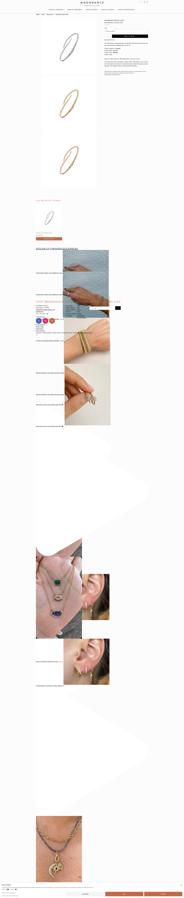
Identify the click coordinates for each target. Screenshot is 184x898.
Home (38, 14)
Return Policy (80, 315)
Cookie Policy (39, 328)
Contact (79, 313)
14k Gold (115, 50)
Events (79, 309)
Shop (43, 14)
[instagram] (45, 321)
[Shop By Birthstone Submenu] (135, 10)
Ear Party (68, 311)
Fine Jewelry (69, 305)
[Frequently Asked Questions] (142, 2)
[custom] (52, 321)
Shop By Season (107, 9)
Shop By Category (56, 9)
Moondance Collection (113, 22)
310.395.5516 (39, 311)
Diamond (115, 52)
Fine (110, 54)
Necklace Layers (70, 313)
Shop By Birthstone (126, 9)
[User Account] (144, 2)
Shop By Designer (74, 9)
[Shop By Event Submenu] (98, 10)
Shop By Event (91, 9)
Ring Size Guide (81, 317)
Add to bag (129, 36)
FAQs (78, 311)
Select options (49, 238)
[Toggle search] (139, 2)
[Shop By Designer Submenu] (83, 10)
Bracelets (50, 14)
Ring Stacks (69, 315)
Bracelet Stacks (70, 309)
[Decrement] (105, 36)
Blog (78, 307)
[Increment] (109, 36)
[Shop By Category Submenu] (64, 10)
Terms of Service (40, 330)
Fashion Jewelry (70, 307)
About (78, 305)
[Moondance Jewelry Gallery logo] (92, 4)
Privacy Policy (40, 326)
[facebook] (39, 321)
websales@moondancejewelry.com (45, 309)
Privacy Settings (40, 324)
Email (91, 305)
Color (105, 28)
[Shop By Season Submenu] (115, 10)
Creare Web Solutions (86, 332)
